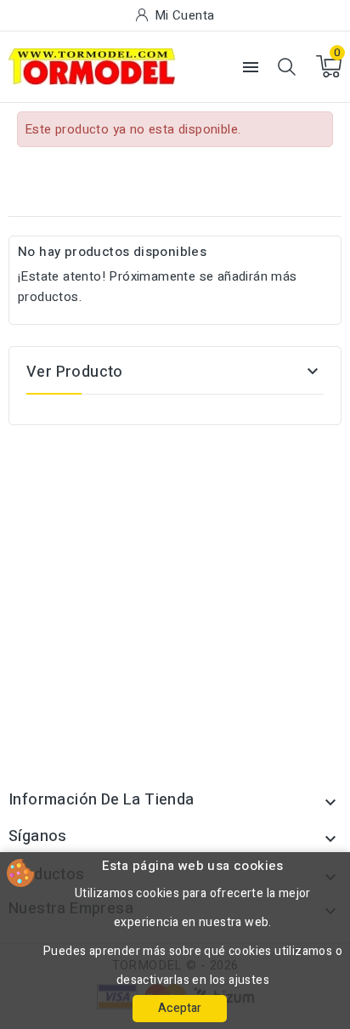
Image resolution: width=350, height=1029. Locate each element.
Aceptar (179, 1008)
